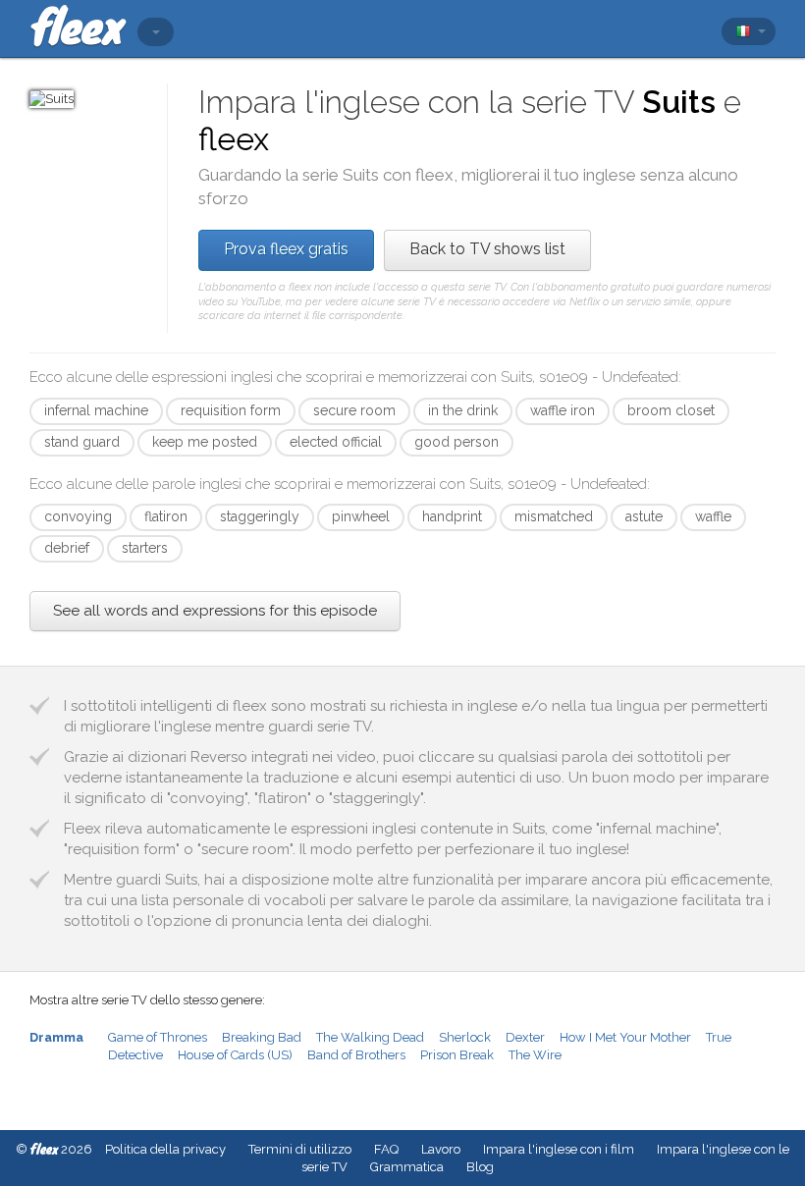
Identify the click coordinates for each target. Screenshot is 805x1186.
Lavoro (440, 1149)
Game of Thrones (157, 1037)
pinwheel (361, 516)
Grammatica (407, 1166)
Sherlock (465, 1037)
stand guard (82, 442)
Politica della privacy (165, 1149)
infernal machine (96, 410)
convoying (78, 516)
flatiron (166, 516)
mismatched (553, 516)
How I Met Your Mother (625, 1037)
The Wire (535, 1055)
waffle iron (562, 410)
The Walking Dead (370, 1037)
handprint (452, 516)
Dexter (525, 1037)
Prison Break (457, 1055)
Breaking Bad (261, 1037)
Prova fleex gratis (286, 249)
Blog (480, 1166)
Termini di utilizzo (299, 1149)
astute (644, 516)
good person (456, 442)
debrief (66, 548)
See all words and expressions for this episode (215, 611)
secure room (354, 410)
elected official (336, 442)
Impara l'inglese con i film (558, 1149)
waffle (713, 516)
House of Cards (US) (235, 1055)
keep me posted (204, 442)
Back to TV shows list (487, 249)
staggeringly (259, 516)
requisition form (231, 410)
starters (145, 548)
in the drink (463, 410)
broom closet (671, 410)
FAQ (386, 1149)
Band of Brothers (356, 1055)
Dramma (56, 1037)
